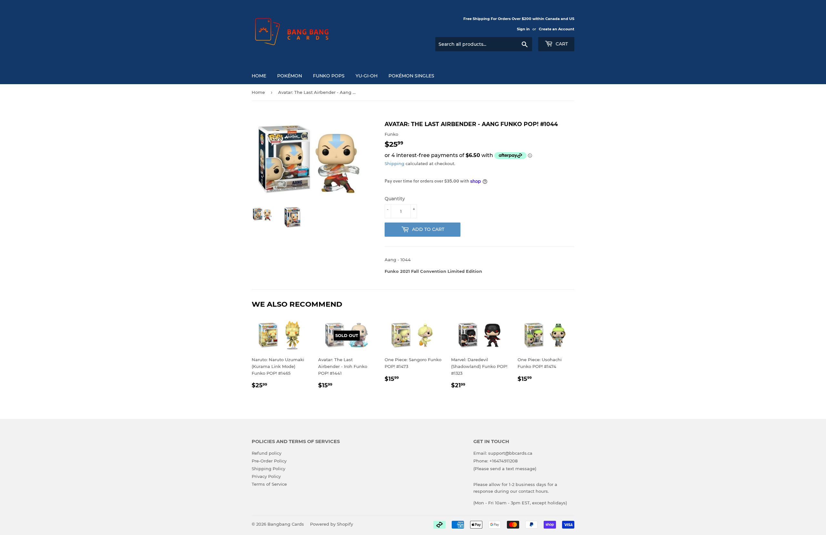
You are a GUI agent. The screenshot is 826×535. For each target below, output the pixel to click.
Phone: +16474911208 (495, 460)
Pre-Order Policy (269, 460)
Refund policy (266, 453)
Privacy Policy (266, 476)
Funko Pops (329, 76)
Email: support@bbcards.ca (502, 453)
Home (259, 76)
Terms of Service (269, 484)
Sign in (523, 29)
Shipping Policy (268, 468)
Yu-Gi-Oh (367, 76)
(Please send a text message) (504, 468)
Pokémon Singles (411, 76)
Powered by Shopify (331, 524)
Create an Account (556, 29)
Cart (561, 44)
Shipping (394, 163)
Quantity (395, 199)
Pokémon (289, 76)
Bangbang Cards (285, 524)
